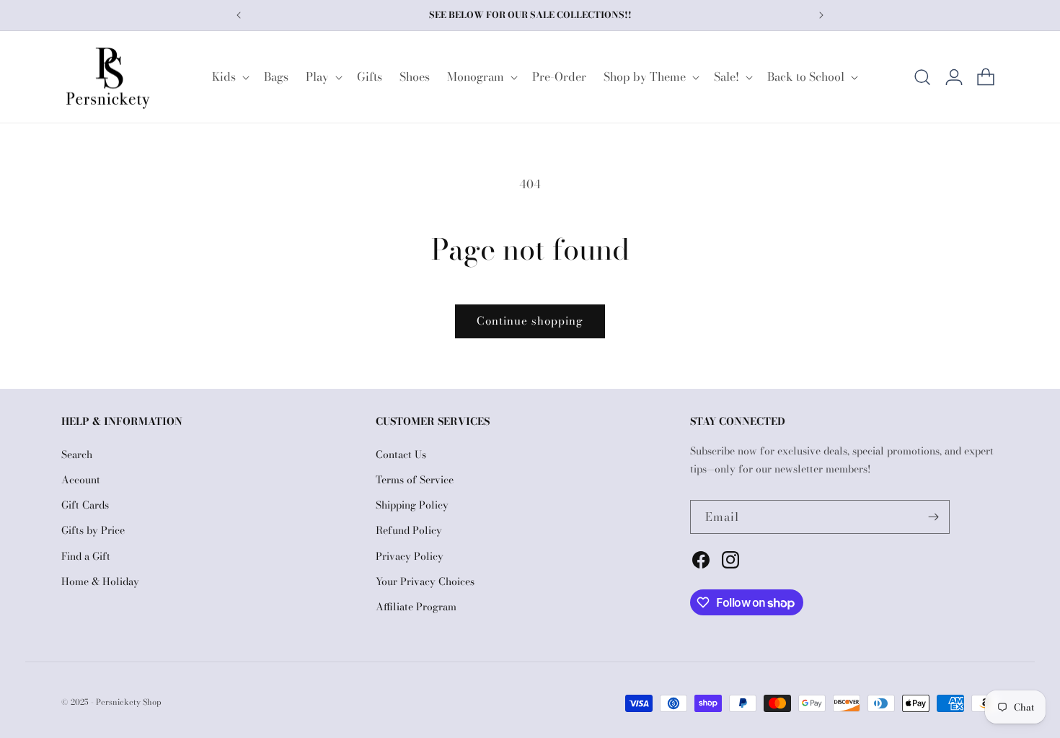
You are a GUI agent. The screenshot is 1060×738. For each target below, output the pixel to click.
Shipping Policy (412, 505)
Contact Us (401, 454)
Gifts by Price (93, 530)
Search (76, 454)
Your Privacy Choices (425, 581)
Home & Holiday (100, 581)
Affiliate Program (416, 607)
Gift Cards (85, 505)
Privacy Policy (409, 556)
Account (80, 480)
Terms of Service (415, 480)
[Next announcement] (821, 15)
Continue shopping (530, 320)
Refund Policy (409, 530)
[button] (229, 77)
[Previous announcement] (239, 15)
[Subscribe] (933, 517)
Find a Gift (85, 556)
